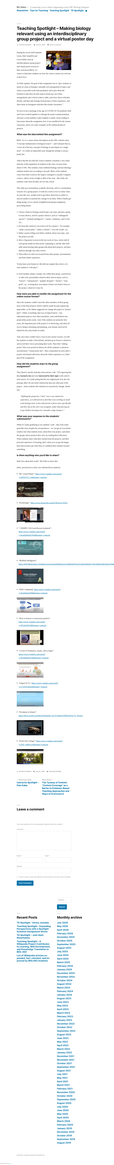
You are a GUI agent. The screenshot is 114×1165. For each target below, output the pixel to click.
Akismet (10, 1163)
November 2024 (66, 976)
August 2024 (64, 984)
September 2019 (66, 1139)
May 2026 (62, 926)
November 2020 (66, 1092)
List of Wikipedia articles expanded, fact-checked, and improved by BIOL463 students (33, 958)
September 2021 (66, 1067)
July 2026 (62, 922)
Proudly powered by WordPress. (34, 1155)
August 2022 (64, 1034)
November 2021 (65, 1059)
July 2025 (62, 951)
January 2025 (64, 969)
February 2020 (65, 1124)
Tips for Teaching (39, 10)
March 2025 (63, 962)
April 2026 (63, 930)
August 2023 (64, 998)
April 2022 (63, 1045)
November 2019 (65, 1132)
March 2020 (63, 1121)
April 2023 (63, 1009)
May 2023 (62, 1005)
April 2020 (63, 1117)
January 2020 (64, 1128)
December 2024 (66, 973)
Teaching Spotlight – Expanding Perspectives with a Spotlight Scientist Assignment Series (34, 929)
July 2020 (62, 1106)
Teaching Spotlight (59, 10)
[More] (86, 11)
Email (47, 856)
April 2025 (63, 958)
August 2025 (64, 948)
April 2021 (62, 1081)
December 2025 (66, 937)
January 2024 (64, 994)
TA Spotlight (77, 10)
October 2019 (64, 1135)
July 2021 (62, 1074)
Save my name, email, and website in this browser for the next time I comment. (45, 877)
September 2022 (66, 1031)
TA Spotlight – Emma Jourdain (33, 922)
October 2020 (64, 1096)
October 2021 (64, 1063)
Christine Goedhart (25, 45)
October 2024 (64, 980)
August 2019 (64, 1142)
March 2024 (63, 987)
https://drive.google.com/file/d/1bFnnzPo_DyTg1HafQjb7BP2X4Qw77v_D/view (51, 715)
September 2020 (66, 1099)
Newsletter (22, 10)
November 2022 (66, 1023)
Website (19, 866)
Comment (20, 829)
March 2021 (63, 1085)
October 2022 (64, 1027)
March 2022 (63, 1049)
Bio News (21, 7)
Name (19, 856)
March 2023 (63, 1013)
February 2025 (65, 966)
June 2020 (63, 1110)
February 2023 (65, 1016)
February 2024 (65, 991)
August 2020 (64, 1103)
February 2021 (65, 1088)
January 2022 (64, 1052)
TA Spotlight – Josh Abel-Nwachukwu (30, 936)
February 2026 (65, 933)
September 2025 (66, 944)
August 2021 (64, 1070)
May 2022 (62, 1041)
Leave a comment (55, 45)
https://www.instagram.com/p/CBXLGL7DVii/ (49, 503)
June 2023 (63, 1002)
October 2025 (64, 940)
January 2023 (64, 1020)
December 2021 (65, 1056)
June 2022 (63, 1038)
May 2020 (62, 1114)
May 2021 (62, 1077)
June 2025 (63, 955)
